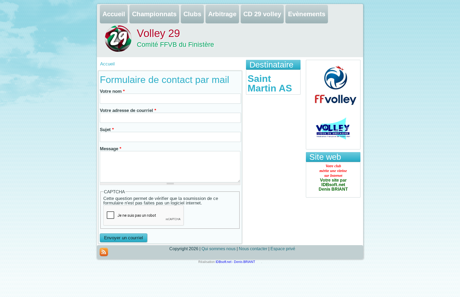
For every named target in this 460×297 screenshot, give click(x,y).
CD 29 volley (262, 14)
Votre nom (112, 91)
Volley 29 (158, 33)
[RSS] (104, 252)
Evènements (306, 14)
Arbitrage (222, 14)
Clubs (192, 14)
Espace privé (282, 248)
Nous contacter (253, 248)
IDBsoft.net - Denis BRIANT (236, 262)
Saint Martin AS (270, 83)
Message (110, 149)
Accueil (113, 14)
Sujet (107, 129)
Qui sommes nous (219, 248)
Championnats (154, 14)
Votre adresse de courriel (128, 110)
